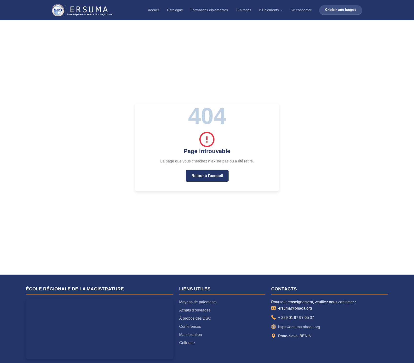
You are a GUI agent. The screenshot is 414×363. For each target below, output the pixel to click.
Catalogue (175, 10)
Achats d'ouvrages (195, 310)
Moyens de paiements (198, 302)
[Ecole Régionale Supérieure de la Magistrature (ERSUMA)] (82, 10)
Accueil (153, 10)
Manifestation (190, 335)
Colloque (187, 343)
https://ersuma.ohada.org (299, 327)
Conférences (190, 326)
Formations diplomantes (209, 10)
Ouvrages (243, 10)
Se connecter (301, 10)
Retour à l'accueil (207, 176)
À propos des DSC (195, 318)
